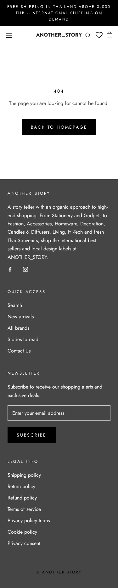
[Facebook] (10, 269)
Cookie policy (22, 532)
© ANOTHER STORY (59, 572)
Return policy (21, 486)
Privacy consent (24, 543)
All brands (18, 328)
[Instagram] (25, 269)
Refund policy (22, 497)
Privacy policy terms (29, 520)
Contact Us (19, 350)
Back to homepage (59, 127)
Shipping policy (24, 475)
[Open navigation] (9, 34)
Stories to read (23, 339)
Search (15, 305)
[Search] (88, 35)
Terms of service (24, 509)
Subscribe (32, 435)
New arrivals (21, 316)
